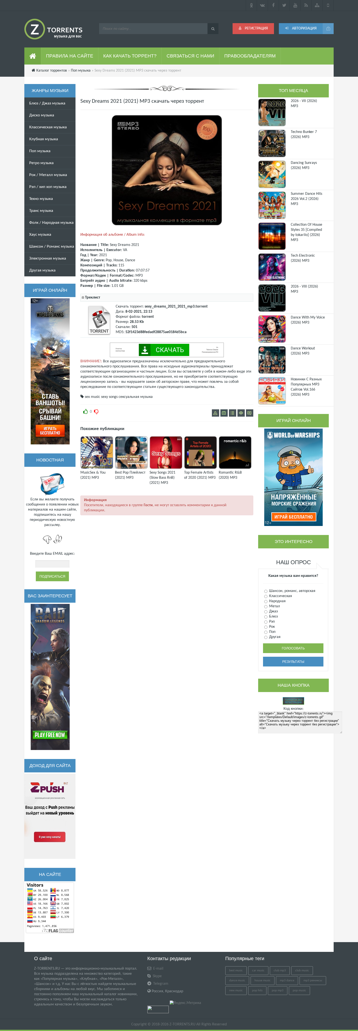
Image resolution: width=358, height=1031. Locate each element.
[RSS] (306, 5)
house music (262, 980)
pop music (299, 990)
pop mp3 (277, 990)
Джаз (273, 611)
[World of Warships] (293, 477)
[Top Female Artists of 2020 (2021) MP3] (200, 468)
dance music (237, 980)
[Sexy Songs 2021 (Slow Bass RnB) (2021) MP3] (166, 468)
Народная (277, 601)
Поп (271, 632)
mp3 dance (287, 980)
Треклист (92, 298)
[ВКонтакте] (262, 5)
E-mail (157, 969)
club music (302, 970)
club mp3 (280, 970)
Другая (274, 637)
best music (236, 970)
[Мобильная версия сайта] (328, 5)
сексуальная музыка (136, 397)
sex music (92, 397)
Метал (274, 606)
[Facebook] (273, 5)
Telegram (160, 984)
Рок (271, 627)
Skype (157, 976)
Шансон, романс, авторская (291, 591)
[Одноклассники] (251, 5)
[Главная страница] (32, 56)
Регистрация (256, 28)
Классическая (280, 596)
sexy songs (109, 397)
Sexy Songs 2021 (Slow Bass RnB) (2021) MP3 (162, 478)
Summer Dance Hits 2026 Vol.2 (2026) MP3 (306, 199)
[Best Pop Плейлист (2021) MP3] (131, 468)
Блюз (273, 617)
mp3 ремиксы (312, 980)
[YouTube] (295, 5)
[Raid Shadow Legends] (50, 677)
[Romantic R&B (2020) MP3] (235, 468)
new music (236, 990)
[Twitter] (284, 5)
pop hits (257, 990)
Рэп (271, 622)
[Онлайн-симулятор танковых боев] (50, 371)
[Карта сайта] (317, 5)
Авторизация (304, 28)
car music (258, 970)
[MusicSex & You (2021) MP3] (96, 468)
